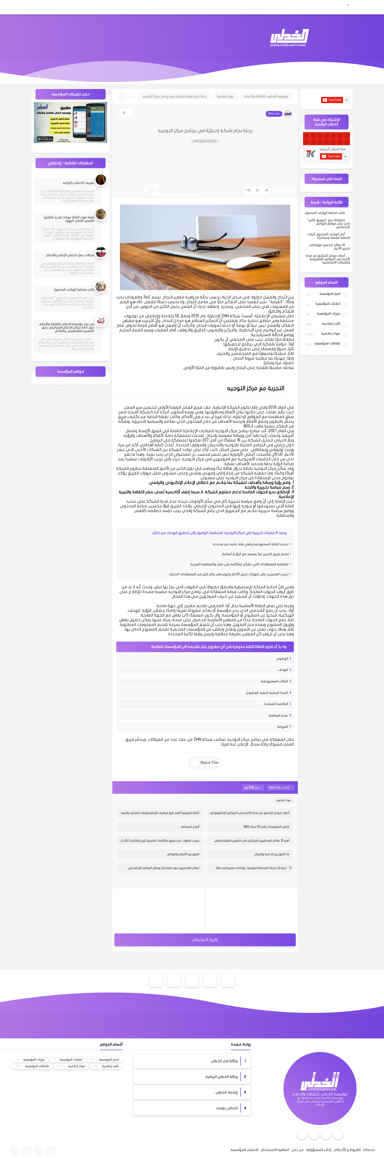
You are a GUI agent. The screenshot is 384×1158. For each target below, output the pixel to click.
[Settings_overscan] (237, 190)
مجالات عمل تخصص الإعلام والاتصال (70, 255)
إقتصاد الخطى (227, 1092)
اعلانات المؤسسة (328, 303)
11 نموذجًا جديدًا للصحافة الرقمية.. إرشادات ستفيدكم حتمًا (254, 867)
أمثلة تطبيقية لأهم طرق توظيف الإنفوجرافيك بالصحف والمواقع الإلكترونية (158, 812)
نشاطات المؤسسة (327, 343)
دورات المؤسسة (328, 313)
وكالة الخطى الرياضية (222, 1077)
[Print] (225, 190)
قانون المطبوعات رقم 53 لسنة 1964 (266, 826)
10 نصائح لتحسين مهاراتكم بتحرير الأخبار (329, 246)
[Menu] (370, 7)
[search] (24, 7)
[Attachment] (354, 5)
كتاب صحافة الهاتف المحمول (325, 212)
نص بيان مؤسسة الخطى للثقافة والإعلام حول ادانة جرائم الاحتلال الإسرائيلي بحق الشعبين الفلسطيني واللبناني (66, 327)
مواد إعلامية (284, 800)
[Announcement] (213, 190)
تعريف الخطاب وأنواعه (78, 182)
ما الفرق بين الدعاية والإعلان (271, 854)
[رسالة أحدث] (160, 909)
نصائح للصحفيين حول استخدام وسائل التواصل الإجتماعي (163, 867)
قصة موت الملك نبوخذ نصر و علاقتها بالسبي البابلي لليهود (69, 219)
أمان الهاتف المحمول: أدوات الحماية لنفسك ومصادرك (328, 236)
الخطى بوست (227, 1108)
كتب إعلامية (331, 323)
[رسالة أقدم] (250, 909)
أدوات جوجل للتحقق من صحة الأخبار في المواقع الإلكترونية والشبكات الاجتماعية (248, 812)
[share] (194, 762)
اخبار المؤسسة (329, 294)
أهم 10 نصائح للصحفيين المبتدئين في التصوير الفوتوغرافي (251, 840)
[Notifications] (13, 7)
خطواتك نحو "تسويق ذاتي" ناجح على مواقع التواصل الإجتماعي (328, 223)
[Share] (283, 190)
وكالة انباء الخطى (224, 1061)
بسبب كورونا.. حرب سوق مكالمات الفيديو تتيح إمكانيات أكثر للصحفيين (158, 840)
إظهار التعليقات (205, 940)
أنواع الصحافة (190, 826)
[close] (150, 190)
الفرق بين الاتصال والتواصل (183, 854)
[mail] (36, 7)
